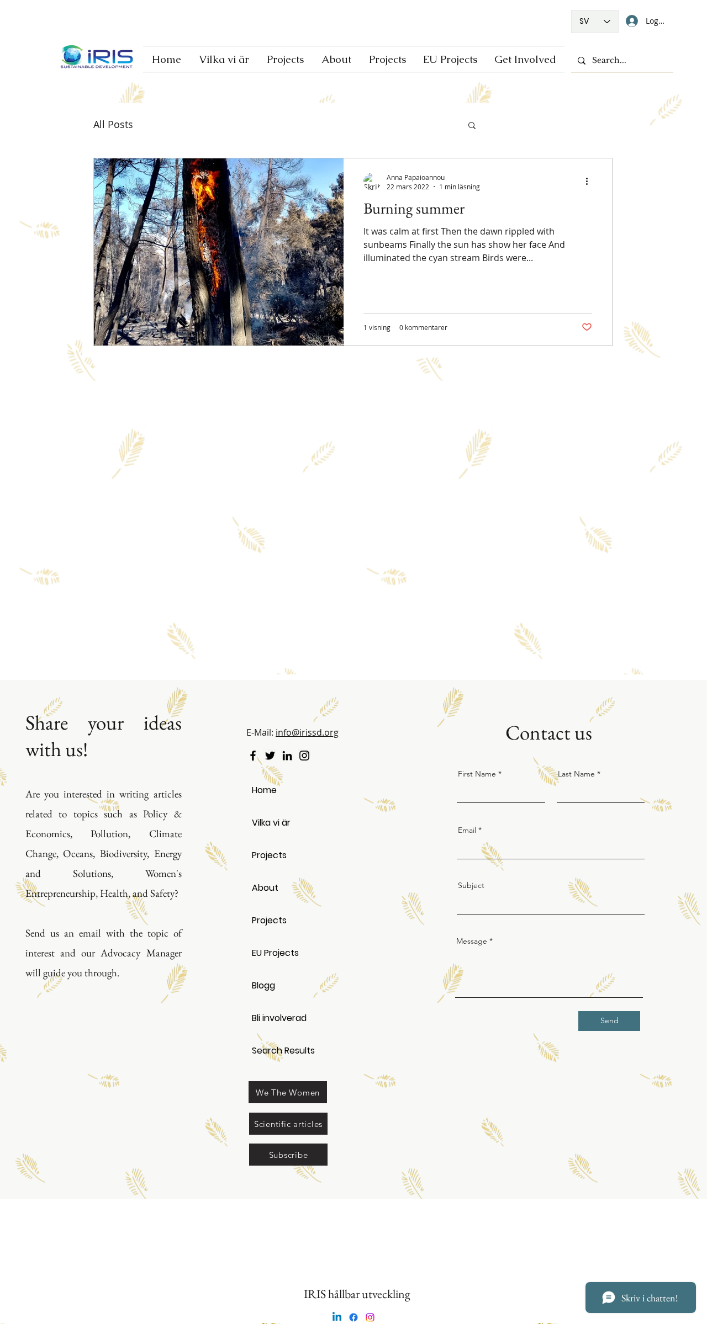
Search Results (283, 1050)
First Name (477, 774)
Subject (471, 885)
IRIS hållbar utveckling (357, 1294)
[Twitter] (270, 755)
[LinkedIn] (287, 755)
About (265, 887)
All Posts (113, 124)
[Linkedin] (336, 1317)
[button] (472, 126)
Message (471, 941)
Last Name (576, 774)
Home (264, 790)
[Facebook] (253, 755)
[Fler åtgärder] (590, 181)
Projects (269, 855)
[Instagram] (304, 755)
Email (467, 830)
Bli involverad (279, 1018)
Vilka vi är (271, 822)
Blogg (263, 985)
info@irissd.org (307, 732)
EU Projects (275, 953)
